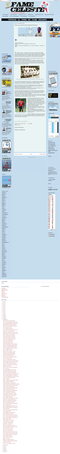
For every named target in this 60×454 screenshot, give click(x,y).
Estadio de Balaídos (5, 16)
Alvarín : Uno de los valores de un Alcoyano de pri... (10, 367)
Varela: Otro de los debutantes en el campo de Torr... (10, 329)
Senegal (3, 267)
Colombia (3, 209)
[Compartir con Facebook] (30, 123)
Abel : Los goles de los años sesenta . (8, 413)
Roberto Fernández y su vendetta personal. (9, 382)
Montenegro (4, 251)
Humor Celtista (51, 147)
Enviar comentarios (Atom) (32, 157)
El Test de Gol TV (51, 168)
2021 (3, 306)
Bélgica (3, 205)
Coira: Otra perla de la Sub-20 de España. (9, 337)
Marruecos (4, 250)
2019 (3, 309)
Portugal (3, 262)
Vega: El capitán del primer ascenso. (8, 342)
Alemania (3, 192)
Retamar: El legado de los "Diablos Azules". (9, 412)
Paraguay (3, 257)
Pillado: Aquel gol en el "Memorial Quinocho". (9, 324)
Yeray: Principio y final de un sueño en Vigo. (9, 395)
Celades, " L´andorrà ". (6, 378)
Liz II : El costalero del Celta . (7, 404)
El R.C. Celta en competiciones (14, 16)
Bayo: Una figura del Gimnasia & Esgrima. (9, 377)
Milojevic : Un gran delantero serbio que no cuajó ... (10, 417)
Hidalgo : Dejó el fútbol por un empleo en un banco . (10, 332)
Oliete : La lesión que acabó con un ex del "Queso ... (10, 431)
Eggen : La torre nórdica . (6, 438)
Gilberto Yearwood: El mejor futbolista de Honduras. (10, 398)
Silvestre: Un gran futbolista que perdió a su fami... (10, 345)
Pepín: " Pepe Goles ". (6, 368)
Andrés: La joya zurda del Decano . (8, 341)
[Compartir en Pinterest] (31, 123)
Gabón (3, 229)
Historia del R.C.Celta (4, 290)
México (3, 253)
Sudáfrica (3, 270)
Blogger (48, 286)
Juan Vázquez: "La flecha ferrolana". (8, 422)
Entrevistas (50, 170)
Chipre (3, 208)
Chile (3, 206)
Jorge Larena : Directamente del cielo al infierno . (10, 400)
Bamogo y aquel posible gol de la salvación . (9, 354)
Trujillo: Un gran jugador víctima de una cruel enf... (10, 426)
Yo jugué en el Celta (4, 289)
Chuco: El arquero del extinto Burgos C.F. (9, 386)
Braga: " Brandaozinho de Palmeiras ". (8, 381)
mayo (4, 447)
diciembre (4, 319)
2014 (3, 315)
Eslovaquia (4, 223)
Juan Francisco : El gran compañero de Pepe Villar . (10, 364)
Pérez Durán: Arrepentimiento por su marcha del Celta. (11, 376)
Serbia (3, 268)
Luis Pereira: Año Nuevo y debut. (8, 429)
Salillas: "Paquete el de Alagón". (7, 435)
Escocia (3, 222)
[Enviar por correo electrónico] (28, 123)
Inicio (31, 154)
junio (4, 446)
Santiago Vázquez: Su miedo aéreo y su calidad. (10, 394)
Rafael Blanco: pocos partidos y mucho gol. (9, 351)
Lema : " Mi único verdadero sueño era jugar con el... (10, 416)
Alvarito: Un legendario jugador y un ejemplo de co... (10, 407)
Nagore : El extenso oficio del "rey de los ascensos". (10, 385)
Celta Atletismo (3, 288)
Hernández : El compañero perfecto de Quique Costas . (11, 373)
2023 (3, 304)
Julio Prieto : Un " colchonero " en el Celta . (9, 443)
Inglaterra (4, 240)
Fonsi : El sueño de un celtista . (7, 358)
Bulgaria (3, 203)
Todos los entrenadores (13, 14)
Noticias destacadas (51, 172)
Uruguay (3, 273)
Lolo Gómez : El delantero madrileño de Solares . (10, 346)
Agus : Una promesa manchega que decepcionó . (10, 356)
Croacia (3, 215)
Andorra (3, 194)
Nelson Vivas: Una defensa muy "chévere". (9, 425)
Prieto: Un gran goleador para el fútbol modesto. (10, 390)
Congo (3, 211)
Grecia (3, 233)
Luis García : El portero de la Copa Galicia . (9, 320)
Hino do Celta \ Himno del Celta (52, 151)
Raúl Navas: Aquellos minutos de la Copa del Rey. (10, 347)
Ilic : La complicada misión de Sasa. (8, 328)
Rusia (3, 265)
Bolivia (3, 198)
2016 (3, 313)
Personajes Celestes (30, 14)
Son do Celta (3, 292)
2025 (3, 301)
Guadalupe (4, 234)
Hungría (3, 239)
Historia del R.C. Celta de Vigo (49, 14)
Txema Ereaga (21, 123)
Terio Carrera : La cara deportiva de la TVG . (8, 93)
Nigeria (3, 254)
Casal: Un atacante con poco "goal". (8, 421)
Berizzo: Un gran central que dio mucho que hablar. (10, 403)
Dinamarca (4, 217)
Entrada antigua (42, 154)
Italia (3, 245)
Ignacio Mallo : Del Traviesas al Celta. (8, 129)
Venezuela (4, 276)
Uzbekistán (4, 274)
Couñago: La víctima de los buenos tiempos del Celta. (10, 360)
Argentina (4, 197)
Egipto (3, 220)
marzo (4, 450)
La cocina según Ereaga (4, 297)
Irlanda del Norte (5, 242)
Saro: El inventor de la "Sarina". (7, 327)
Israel (3, 243)
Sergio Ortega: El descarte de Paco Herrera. (9, 336)
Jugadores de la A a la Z (22, 14)
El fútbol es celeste (4, 293)
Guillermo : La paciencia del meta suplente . (9, 391)
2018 (3, 310)
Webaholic (50, 180)
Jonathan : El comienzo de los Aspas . (8, 355)
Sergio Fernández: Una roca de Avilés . (8, 420)
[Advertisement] (30, 166)
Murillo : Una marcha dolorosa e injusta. (8, 389)
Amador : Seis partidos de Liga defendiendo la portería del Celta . (9, 112)
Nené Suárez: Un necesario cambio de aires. (9, 399)
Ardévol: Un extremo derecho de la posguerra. (9, 372)
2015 (3, 314)
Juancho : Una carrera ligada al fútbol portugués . (10, 325)
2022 (3, 305)
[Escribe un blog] (29, 123)
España (3, 225)
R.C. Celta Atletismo (24, 16)
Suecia (3, 271)
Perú (3, 259)
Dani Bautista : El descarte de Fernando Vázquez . (10, 440)
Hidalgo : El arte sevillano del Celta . (8, 430)
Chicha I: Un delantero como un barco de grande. (10, 434)
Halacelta (2, 291)
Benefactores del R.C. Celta (39, 14)
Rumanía (3, 264)
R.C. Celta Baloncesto (32, 16)
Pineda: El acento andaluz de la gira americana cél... (10, 387)
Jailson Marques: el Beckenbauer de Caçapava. (9, 120)
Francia (3, 228)
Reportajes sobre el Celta (52, 173)
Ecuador (3, 219)
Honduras (19, 124)
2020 (3, 308)
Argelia (3, 195)
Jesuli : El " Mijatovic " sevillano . (7, 350)
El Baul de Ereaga (51, 148)
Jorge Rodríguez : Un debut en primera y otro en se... (10, 333)
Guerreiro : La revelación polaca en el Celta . (9, 359)
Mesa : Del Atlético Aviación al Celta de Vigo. (9, 363)
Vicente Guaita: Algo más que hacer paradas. (8, 102)
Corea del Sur (4, 212)
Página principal (51, 152)
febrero (4, 451)
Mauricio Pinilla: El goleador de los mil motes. (9, 338)
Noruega (3, 256)
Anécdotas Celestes (51, 142)
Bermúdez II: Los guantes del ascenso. (8, 439)
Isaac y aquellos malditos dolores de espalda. (9, 369)
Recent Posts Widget (52, 179)
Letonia (3, 248)
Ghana (3, 231)
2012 (3, 318)
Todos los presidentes (5, 14)
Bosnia (3, 200)
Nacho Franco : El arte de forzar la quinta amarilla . (10, 409)
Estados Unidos (4, 226)
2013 (3, 317)
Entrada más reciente (18, 154)
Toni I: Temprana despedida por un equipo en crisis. (10, 323)
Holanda (3, 236)
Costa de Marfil (4, 214)
